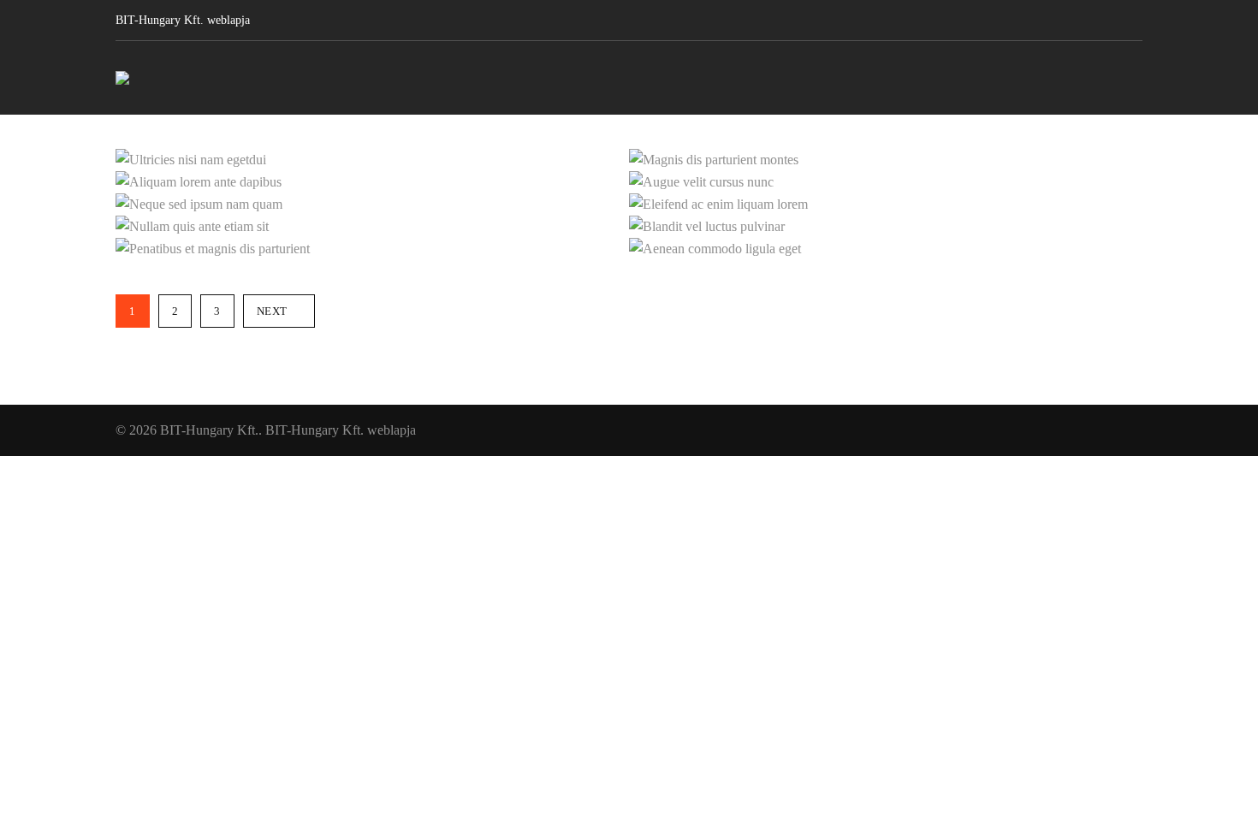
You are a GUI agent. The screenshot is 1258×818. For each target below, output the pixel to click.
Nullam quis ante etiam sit (423, 220)
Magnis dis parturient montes (919, 153)
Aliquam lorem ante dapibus (410, 175)
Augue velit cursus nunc (949, 175)
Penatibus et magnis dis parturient (376, 242)
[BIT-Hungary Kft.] (122, 78)
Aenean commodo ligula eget (918, 242)
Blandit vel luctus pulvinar (935, 220)
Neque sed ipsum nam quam (410, 198)
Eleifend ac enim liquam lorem (908, 198)
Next (272, 311)
